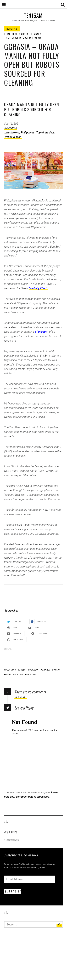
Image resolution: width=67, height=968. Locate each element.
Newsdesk (10, 128)
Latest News (11, 132)
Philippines (27, 132)
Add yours (20, 697)
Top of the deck (45, 132)
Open (8, 674)
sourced (31, 674)
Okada (56, 670)
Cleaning (10, 670)
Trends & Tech (12, 137)
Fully (22, 670)
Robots (19, 674)
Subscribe (13, 891)
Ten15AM (33, 15)
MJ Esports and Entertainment (25, 34)
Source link (11, 610)
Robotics (12, 28)
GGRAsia (33, 670)
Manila (46, 670)
